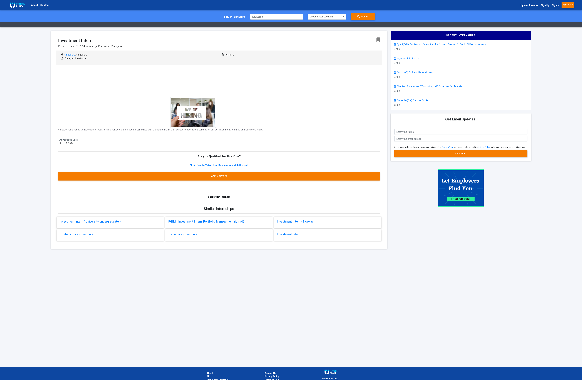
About (34, 5)
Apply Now (218, 176)
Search (365, 17)
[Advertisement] (242, 92)
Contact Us (270, 373)
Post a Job (568, 5)
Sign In (555, 5)
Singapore (69, 54)
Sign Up (545, 5)
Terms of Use (447, 147)
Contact (44, 5)
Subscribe (460, 154)
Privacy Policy (484, 147)
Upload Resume (529, 5)
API (208, 376)
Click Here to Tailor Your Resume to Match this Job (219, 165)
